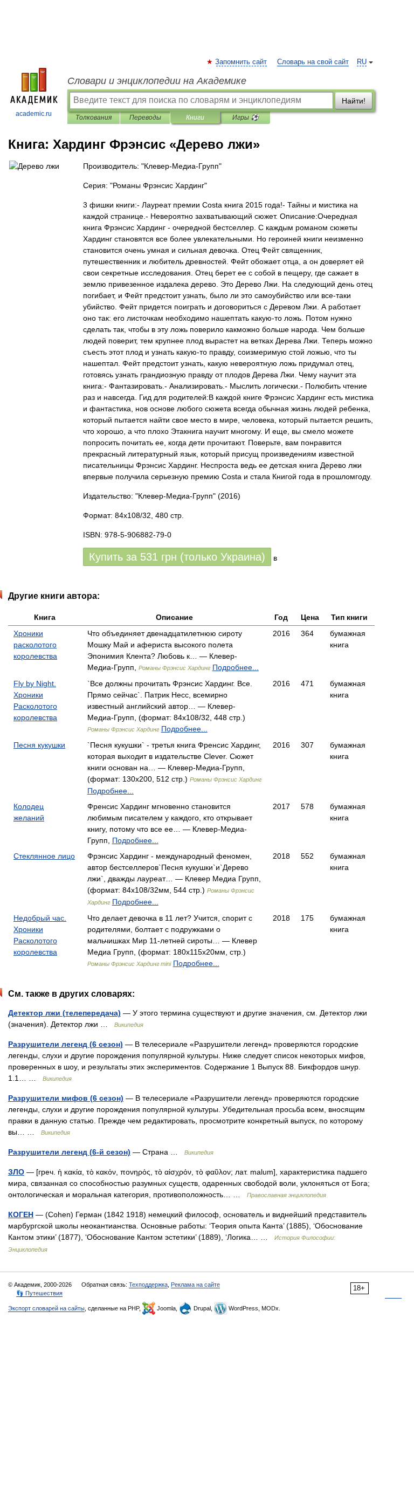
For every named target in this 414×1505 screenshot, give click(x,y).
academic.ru (34, 114)
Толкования (93, 117)
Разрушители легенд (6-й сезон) (69, 1152)
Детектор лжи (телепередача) (64, 1013)
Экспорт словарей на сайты (46, 1308)
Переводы (145, 117)
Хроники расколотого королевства (35, 644)
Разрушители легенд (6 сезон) (65, 1044)
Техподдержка (148, 1284)
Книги (195, 117)
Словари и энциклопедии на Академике (156, 80)
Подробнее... (235, 667)
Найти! (353, 100)
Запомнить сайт (241, 62)
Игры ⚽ (245, 117)
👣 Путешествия (39, 1293)
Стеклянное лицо (44, 856)
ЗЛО (16, 1172)
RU (362, 62)
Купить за (177, 557)
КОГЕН (20, 1214)
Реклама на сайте (195, 1284)
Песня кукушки (39, 745)
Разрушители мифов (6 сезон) (65, 1098)
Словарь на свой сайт (313, 62)
